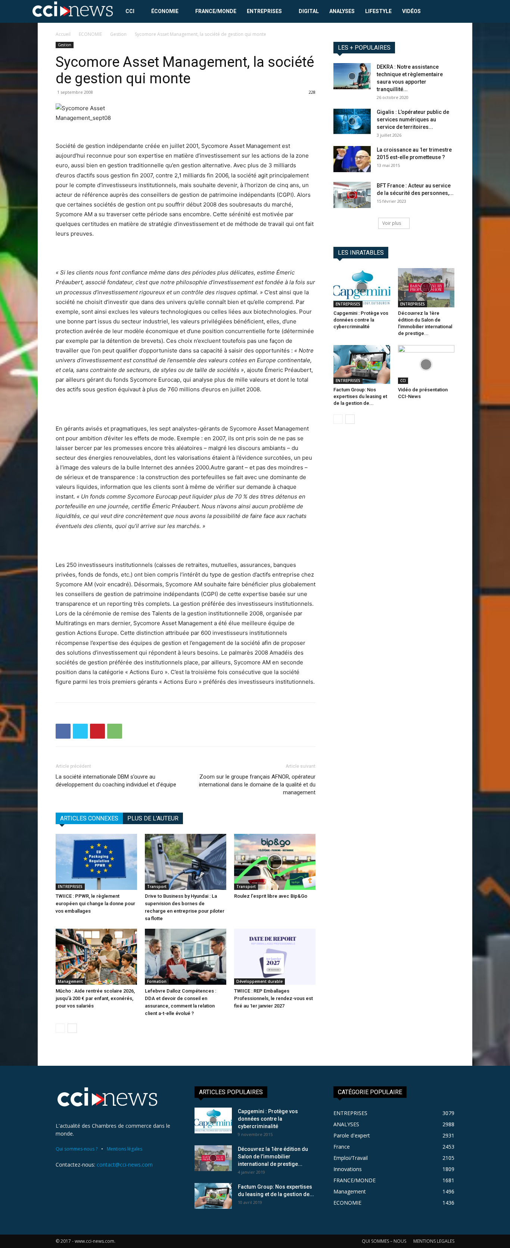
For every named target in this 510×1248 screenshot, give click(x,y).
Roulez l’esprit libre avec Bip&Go (270, 896)
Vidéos (411, 11)
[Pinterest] (97, 731)
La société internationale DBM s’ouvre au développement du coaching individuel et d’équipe (116, 780)
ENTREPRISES (264, 11)
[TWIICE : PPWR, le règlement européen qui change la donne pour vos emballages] (96, 862)
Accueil (63, 34)
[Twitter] (80, 731)
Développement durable (259, 981)
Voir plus (391, 223)
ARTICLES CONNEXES (89, 818)
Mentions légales (124, 1149)
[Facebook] (63, 731)
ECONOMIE (90, 34)
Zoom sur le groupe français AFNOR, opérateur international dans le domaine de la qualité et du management (257, 784)
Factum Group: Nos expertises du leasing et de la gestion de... (360, 396)
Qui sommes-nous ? (76, 1149)
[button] (470, 11)
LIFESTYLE (378, 11)
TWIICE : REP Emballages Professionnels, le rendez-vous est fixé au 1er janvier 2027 (273, 998)
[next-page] (72, 1028)
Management (70, 981)
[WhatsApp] (114, 731)
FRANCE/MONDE (215, 11)
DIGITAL (309, 11)
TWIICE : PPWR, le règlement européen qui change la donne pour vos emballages (95, 903)
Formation (157, 981)
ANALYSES (342, 11)
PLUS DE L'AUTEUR (152, 818)
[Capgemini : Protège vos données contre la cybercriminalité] (361, 287)
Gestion (118, 34)
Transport (157, 886)
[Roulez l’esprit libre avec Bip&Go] (274, 862)
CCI (129, 11)
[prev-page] (60, 1028)
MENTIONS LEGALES (433, 1241)
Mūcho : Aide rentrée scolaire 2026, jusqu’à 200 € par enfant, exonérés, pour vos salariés (95, 998)
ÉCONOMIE (164, 11)
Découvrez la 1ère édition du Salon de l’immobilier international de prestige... (273, 1156)
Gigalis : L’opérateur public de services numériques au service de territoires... (413, 119)
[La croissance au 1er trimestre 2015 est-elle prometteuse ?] (352, 159)
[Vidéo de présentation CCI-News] (426, 364)
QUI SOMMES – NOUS (384, 1241)
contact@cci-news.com (125, 1164)
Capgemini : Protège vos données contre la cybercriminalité (360, 319)
